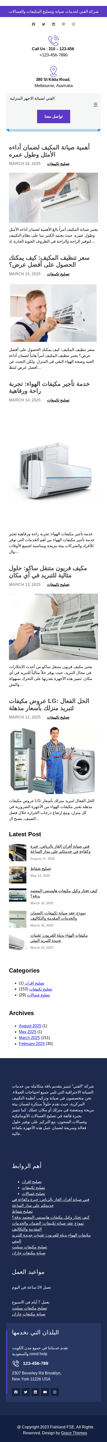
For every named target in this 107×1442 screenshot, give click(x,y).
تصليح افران (34, 983)
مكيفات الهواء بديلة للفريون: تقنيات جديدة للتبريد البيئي (59, 938)
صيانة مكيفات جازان (29, 1253)
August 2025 (30, 1026)
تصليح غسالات (38, 995)
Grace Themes (74, 1433)
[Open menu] (96, 105)
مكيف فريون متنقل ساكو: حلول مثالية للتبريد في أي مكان (48, 572)
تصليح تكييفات (58, 164)
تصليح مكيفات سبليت (29, 1247)
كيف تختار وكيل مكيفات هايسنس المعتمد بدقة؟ (64, 893)
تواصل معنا (54, 116)
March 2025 (29, 1038)
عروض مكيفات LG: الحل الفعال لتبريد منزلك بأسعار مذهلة (49, 704)
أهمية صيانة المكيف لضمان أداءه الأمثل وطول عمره (49, 151)
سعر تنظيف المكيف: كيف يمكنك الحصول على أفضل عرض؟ (49, 261)
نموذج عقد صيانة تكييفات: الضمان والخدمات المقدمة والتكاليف (58, 915)
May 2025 (27, 1032)
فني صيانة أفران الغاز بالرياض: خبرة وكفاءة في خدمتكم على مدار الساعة (60, 849)
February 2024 (32, 1044)
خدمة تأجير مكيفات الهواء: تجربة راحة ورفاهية (49, 387)
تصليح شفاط (40, 868)
